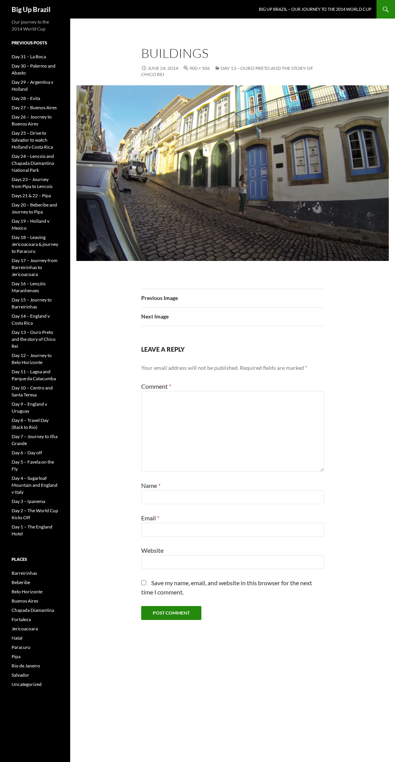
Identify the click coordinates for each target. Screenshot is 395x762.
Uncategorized (27, 684)
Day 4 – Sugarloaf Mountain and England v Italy (34, 485)
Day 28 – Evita (26, 98)
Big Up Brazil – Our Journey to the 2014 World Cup (315, 9)
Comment (156, 386)
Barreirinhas (24, 573)
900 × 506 (199, 68)
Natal (17, 638)
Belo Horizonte (27, 591)
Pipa (16, 656)
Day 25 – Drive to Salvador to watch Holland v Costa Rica (32, 140)
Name (150, 485)
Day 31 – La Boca (29, 56)
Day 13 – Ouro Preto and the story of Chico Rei (34, 339)
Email (150, 518)
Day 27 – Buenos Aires (34, 107)
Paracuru (21, 647)
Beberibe (21, 582)
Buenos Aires (25, 601)
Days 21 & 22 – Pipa (31, 195)
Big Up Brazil (31, 9)
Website (152, 550)
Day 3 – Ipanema (28, 501)
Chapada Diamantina (33, 610)
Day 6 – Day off (27, 453)
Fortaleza (21, 619)
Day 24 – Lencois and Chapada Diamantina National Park (33, 163)
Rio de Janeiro (26, 666)
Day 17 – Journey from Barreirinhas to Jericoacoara (34, 267)
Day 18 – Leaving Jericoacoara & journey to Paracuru (35, 244)
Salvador (20, 675)
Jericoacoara (25, 629)
